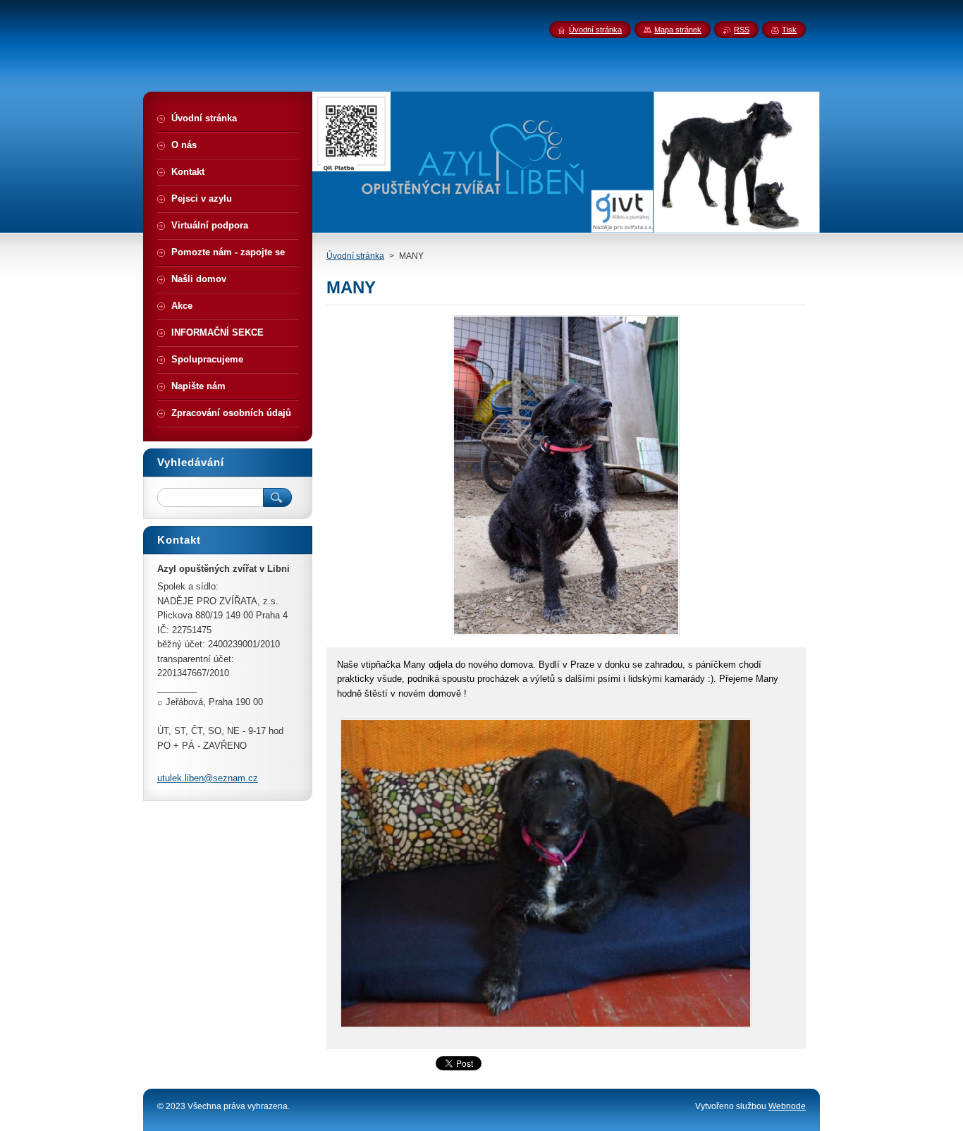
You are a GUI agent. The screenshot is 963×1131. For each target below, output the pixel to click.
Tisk (789, 29)
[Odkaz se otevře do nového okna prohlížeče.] (566, 635)
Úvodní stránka (355, 256)
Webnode (787, 1106)
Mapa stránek (677, 29)
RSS (741, 29)
